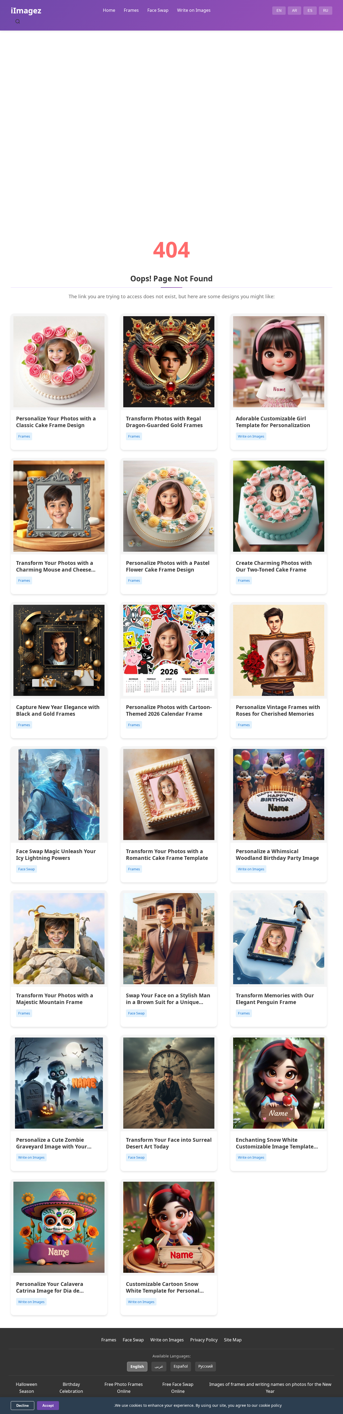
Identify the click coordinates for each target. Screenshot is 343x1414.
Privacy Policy (204, 1340)
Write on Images (194, 10)
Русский (205, 1366)
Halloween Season (26, 1387)
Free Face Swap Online (177, 1387)
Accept (48, 1406)
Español (181, 1366)
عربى (159, 1366)
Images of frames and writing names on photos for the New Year (270, 1387)
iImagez (26, 10)
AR (294, 11)
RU (325, 11)
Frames (131, 10)
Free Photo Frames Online (124, 1387)
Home (109, 10)
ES (310, 11)
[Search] (18, 21)
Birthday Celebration (71, 1387)
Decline (22, 1406)
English (137, 1366)
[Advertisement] (171, 119)
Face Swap (158, 10)
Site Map (233, 1340)
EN (279, 11)
